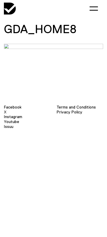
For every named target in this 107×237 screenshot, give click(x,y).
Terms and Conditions (76, 107)
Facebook (13, 107)
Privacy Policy (69, 112)
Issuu (8, 126)
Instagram (13, 116)
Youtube (11, 121)
